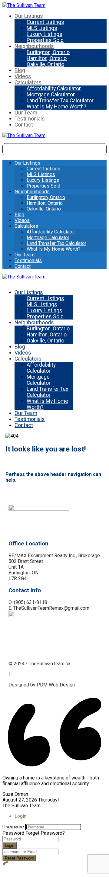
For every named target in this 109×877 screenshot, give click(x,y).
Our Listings (29, 16)
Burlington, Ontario (48, 52)
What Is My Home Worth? (56, 107)
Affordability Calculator (54, 88)
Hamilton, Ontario (47, 58)
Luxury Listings (44, 34)
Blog (20, 70)
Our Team (26, 113)
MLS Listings (42, 28)
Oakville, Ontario (45, 64)
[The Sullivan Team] (23, 5)
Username (13, 827)
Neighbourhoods (34, 46)
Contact (24, 125)
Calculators (28, 82)
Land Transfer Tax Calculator (60, 101)
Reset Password (19, 858)
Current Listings (45, 22)
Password (13, 833)
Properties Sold (45, 40)
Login (9, 845)
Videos (23, 76)
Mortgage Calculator (51, 95)
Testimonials (30, 119)
